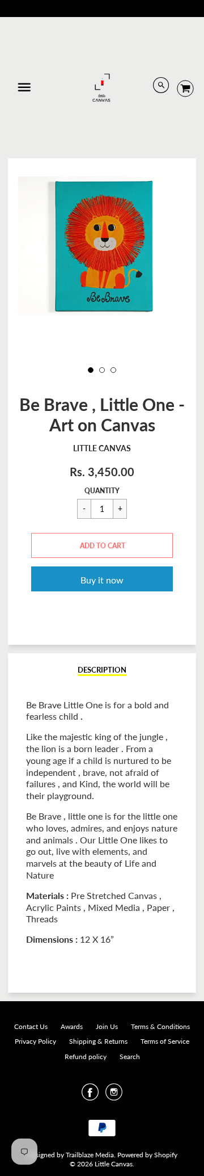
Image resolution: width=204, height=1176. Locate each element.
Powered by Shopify (147, 1154)
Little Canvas (102, 448)
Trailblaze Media (90, 1154)
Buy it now (102, 579)
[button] (102, 545)
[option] (102, 246)
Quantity (102, 490)
